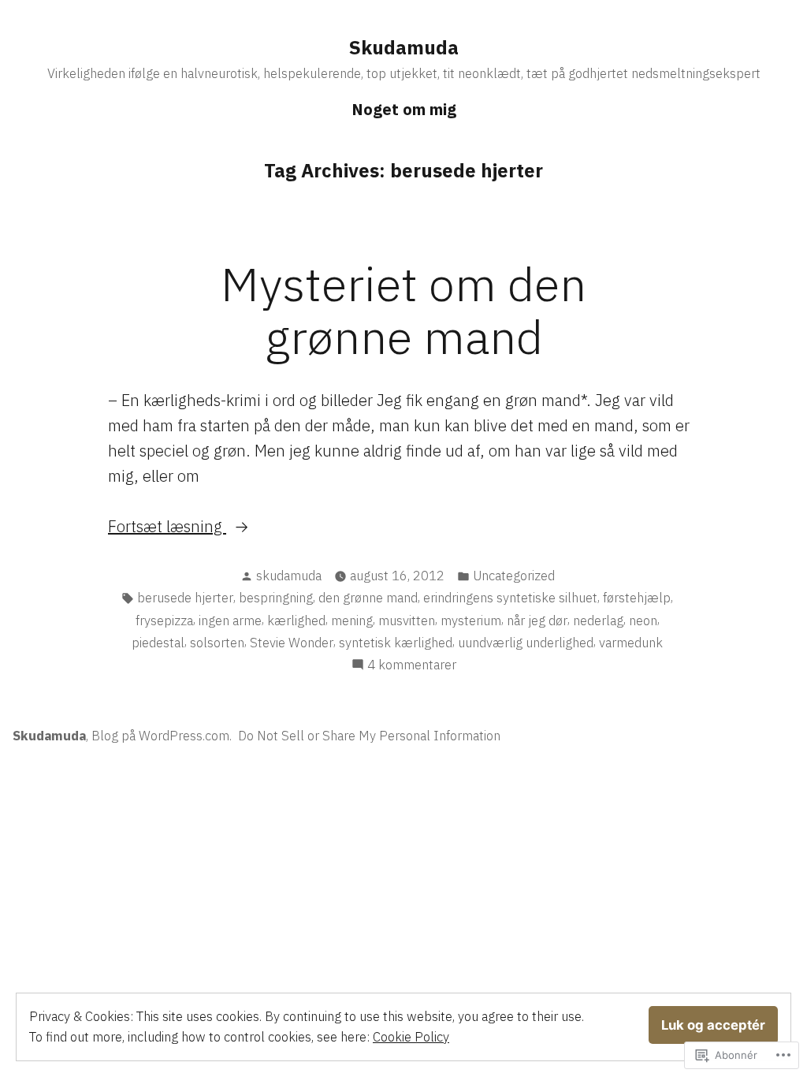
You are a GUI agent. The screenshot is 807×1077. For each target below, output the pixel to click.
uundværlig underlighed (525, 642)
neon (643, 620)
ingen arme (230, 620)
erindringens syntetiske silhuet (510, 597)
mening (352, 620)
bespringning (276, 597)
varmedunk (631, 642)
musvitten (406, 620)
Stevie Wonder (291, 642)
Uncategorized (514, 575)
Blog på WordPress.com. (161, 735)
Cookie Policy (411, 1036)
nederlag (598, 620)
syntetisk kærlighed (395, 642)
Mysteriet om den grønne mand (403, 310)
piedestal (158, 642)
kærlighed (296, 620)
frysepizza (164, 620)
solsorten (217, 642)
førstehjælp (637, 597)
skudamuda (289, 575)
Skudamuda (404, 47)
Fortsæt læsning (167, 527)
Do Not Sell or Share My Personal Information (369, 735)
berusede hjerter (185, 597)
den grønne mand (368, 597)
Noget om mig (403, 109)
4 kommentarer (411, 665)
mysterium (471, 620)
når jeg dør (537, 620)
